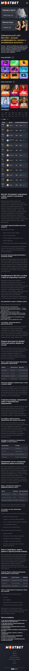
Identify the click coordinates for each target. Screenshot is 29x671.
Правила (15, 653)
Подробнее (6, 27)
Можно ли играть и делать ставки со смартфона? (12, 633)
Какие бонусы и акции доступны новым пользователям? (13, 627)
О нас (14, 651)
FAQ (14, 661)
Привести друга (7, 15)
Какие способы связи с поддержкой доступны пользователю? (11, 636)
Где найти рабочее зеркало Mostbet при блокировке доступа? (12, 624)
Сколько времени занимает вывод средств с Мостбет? (14, 630)
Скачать (14, 663)
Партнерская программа (14, 659)
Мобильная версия (14, 657)
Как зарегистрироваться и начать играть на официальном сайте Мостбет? (14, 621)
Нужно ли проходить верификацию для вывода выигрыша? (13, 639)
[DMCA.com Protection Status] (14, 669)
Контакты (14, 655)
